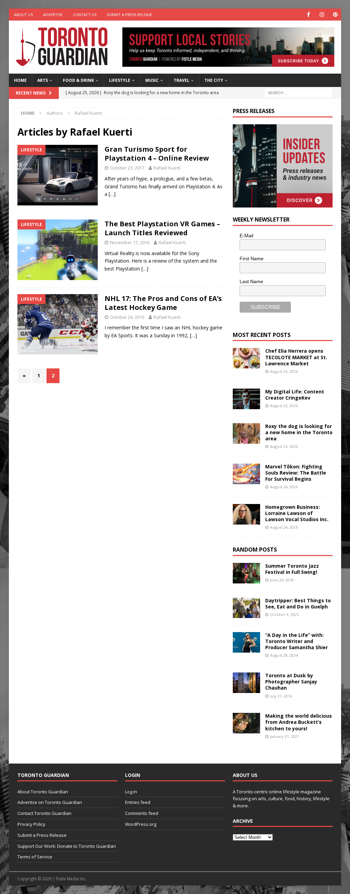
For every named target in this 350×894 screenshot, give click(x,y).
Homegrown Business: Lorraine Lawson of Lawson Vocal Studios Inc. (296, 513)
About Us (23, 14)
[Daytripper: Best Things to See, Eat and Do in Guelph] (246, 607)
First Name (252, 258)
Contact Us (84, 14)
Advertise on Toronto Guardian (49, 802)
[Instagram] (322, 15)
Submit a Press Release (129, 14)
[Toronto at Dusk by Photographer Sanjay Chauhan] (246, 682)
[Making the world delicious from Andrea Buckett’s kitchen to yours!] (246, 723)
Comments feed (141, 813)
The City (213, 80)
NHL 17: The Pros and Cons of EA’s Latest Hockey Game (163, 303)
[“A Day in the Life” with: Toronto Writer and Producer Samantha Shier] (246, 642)
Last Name (251, 281)
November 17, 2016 (129, 242)
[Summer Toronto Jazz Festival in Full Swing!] (246, 573)
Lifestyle (119, 80)
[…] (112, 194)
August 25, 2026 (284, 371)
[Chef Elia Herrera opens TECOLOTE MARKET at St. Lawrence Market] (246, 358)
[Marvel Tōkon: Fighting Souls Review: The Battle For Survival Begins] (246, 474)
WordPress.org (140, 824)
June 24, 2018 (282, 579)
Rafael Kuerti (166, 168)
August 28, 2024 (284, 655)
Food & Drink (78, 80)
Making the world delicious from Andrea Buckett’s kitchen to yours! (298, 722)
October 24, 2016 (127, 317)
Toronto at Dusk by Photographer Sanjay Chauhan (291, 681)
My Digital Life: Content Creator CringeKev (294, 394)
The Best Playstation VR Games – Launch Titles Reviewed (162, 228)
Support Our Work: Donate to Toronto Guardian (66, 846)
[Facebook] (308, 15)
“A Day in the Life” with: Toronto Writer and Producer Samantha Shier (296, 641)
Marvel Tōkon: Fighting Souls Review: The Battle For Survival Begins (295, 472)
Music (152, 80)
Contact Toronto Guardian (44, 813)
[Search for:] (298, 92)
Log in (131, 792)
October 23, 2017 (127, 168)
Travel (181, 80)
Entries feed (137, 802)
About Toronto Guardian (42, 792)
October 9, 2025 (284, 614)
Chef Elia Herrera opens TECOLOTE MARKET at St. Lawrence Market (296, 357)
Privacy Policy (31, 824)
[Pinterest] (335, 15)
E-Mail (246, 235)
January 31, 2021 (284, 736)
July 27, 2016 (281, 695)
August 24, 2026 (284, 486)
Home (20, 80)
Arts (42, 80)
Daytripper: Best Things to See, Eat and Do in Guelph (298, 603)
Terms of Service (34, 857)
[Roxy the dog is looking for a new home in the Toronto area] (246, 433)
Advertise (53, 14)
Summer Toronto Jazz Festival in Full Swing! (292, 569)
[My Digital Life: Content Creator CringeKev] (246, 399)
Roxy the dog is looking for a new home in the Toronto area (299, 432)
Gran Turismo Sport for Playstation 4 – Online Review (157, 153)
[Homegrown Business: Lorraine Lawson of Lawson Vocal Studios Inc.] (246, 514)
